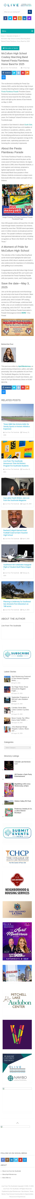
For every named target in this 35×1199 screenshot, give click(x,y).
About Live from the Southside (11, 1171)
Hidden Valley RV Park (22, 801)
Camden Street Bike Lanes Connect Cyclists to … (20, 710)
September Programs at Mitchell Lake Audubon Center (20, 699)
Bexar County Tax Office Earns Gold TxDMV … (20, 719)
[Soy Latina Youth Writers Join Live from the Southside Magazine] (17, 486)
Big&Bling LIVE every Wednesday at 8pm (22, 785)
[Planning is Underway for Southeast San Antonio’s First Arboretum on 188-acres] (17, 590)
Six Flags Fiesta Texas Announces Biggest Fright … (20, 689)
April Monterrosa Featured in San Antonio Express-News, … (21, 678)
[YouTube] (20, 1160)
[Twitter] (16, 1160)
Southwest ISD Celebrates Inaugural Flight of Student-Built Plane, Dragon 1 (17, 567)
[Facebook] (3, 1160)
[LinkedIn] (12, 1160)
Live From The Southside (10, 68)
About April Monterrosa (9, 1174)
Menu (4, 31)
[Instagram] (7, 1160)
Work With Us (6, 1177)
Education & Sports (11, 48)
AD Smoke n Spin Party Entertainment (23, 775)
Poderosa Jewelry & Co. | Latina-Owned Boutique (23, 811)
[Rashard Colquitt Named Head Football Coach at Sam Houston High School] (17, 519)
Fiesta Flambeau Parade (9, 91)
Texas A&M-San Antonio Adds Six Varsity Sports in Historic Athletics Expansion (16, 426)
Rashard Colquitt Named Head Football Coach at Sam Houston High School (15, 532)
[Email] (25, 1160)
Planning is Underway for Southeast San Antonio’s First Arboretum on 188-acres (17, 604)
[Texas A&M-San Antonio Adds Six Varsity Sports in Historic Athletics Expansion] (17, 413)
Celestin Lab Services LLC (22, 763)
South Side (28, 124)
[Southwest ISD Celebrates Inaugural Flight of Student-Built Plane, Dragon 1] (17, 553)
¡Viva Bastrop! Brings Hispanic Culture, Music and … (20, 729)
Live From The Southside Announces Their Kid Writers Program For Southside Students (16, 463)
